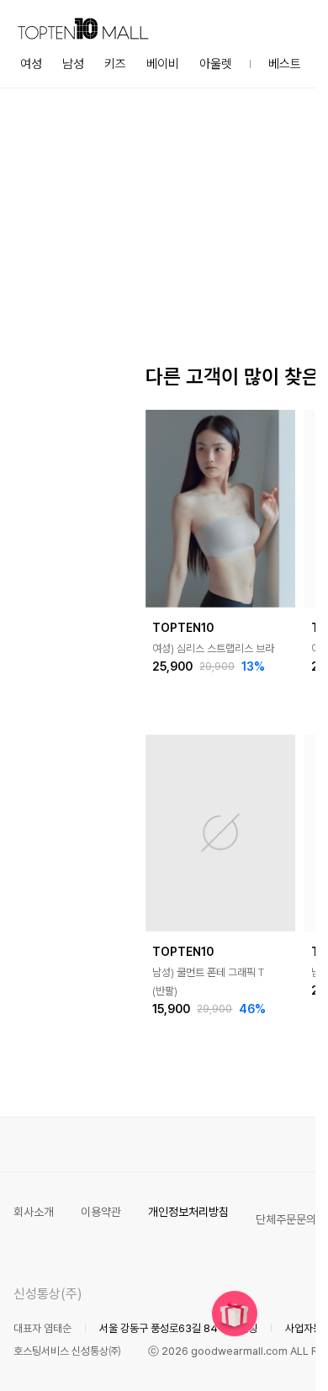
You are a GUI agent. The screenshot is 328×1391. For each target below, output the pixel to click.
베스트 (284, 64)
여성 (31, 64)
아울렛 (215, 64)
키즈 (115, 64)
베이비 (162, 64)
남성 (73, 64)
